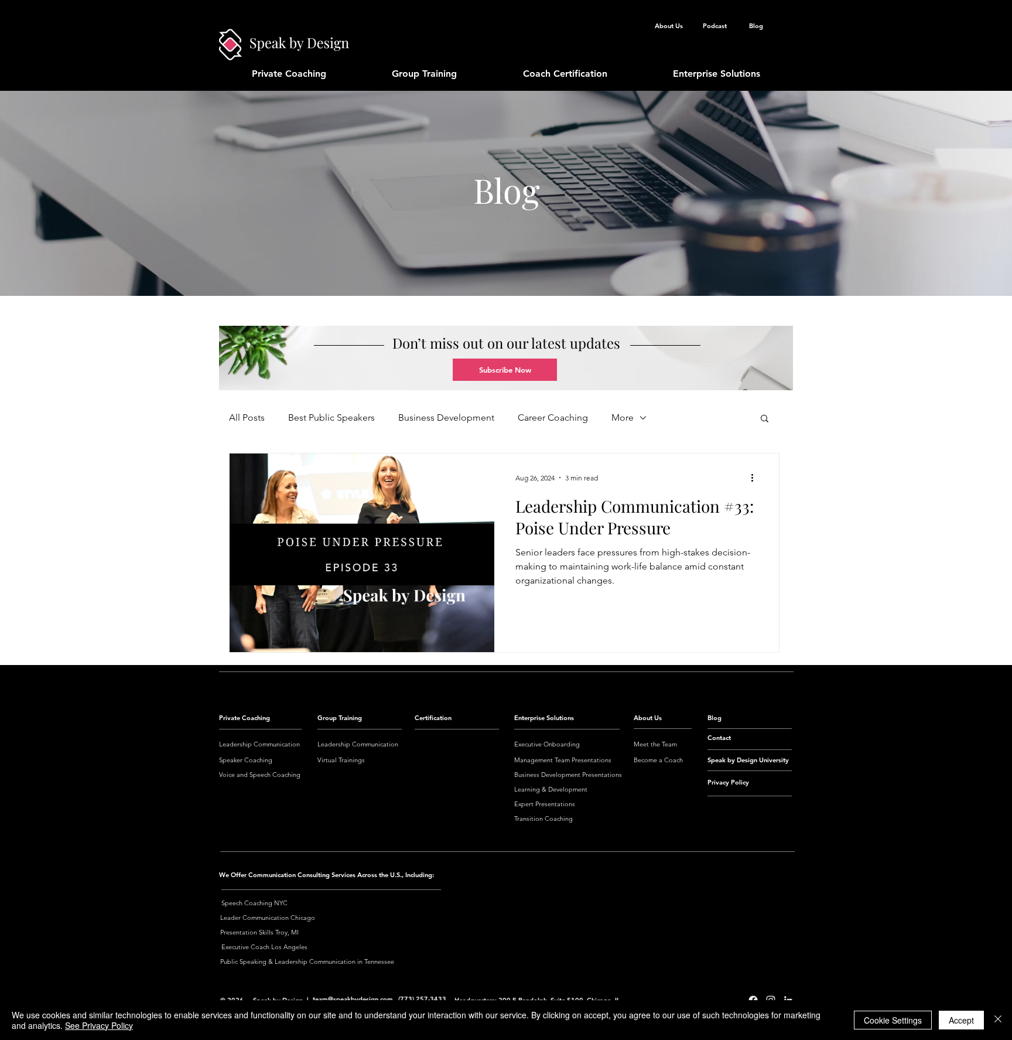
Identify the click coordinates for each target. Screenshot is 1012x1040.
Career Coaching (553, 417)
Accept (961, 1020)
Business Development (446, 417)
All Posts (247, 417)
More (622, 417)
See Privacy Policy (99, 1025)
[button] (505, 370)
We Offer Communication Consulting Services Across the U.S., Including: (326, 875)
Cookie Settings (893, 1020)
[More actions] (756, 477)
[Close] (998, 1020)
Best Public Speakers (331, 417)
